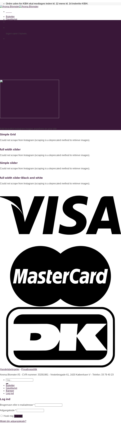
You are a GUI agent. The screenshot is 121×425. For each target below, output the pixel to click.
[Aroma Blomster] (19, 6)
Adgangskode (8, 410)
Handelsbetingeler (9, 369)
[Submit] (7, 383)
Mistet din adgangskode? (13, 421)
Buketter (10, 16)
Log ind (18, 416)
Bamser (10, 22)
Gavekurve (11, 19)
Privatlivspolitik (29, 369)
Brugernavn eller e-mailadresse (17, 405)
